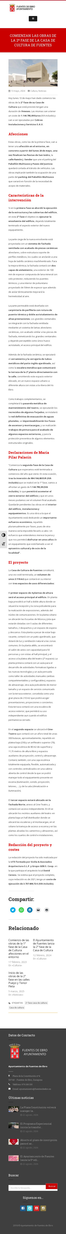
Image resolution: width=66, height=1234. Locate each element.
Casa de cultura (16, 1007)
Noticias (42, 91)
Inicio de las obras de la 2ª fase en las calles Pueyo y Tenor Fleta (19, 979)
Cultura (33, 91)
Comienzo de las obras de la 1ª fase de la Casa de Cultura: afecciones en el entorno (18, 948)
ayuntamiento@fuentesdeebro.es (35, 1089)
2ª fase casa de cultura (36, 1002)
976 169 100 (27, 1084)
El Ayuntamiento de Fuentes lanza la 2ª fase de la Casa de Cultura (43, 945)
